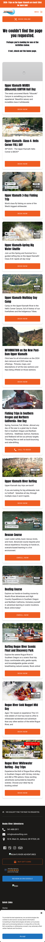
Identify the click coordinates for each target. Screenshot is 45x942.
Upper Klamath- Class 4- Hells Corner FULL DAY (22, 143)
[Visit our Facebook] (4, 847)
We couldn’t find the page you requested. (23, 812)
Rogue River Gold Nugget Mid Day (21, 707)
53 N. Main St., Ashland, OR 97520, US (23, 839)
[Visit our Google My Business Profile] (9, 847)
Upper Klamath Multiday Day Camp (21, 300)
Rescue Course (13, 535)
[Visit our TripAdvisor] (20, 847)
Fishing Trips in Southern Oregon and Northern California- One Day (19, 417)
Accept (22, 936)
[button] (41, 913)
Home (4, 908)
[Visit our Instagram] (14, 847)
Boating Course (13, 589)
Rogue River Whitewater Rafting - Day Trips (18, 765)
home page (31, 51)
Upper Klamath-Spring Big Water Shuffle (19, 247)
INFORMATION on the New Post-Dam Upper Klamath (22, 352)
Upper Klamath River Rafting (21, 481)
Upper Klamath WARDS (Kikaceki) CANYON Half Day (20, 87)
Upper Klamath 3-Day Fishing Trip (21, 197)
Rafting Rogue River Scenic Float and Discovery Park (20, 648)
